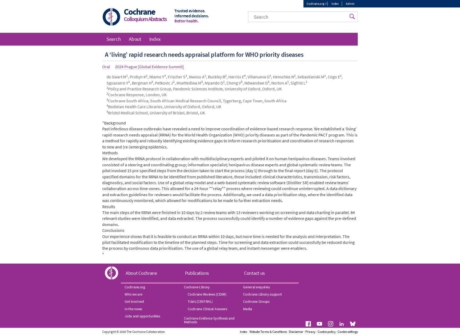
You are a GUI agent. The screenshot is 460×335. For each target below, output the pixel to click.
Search (113, 39)
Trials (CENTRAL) (200, 301)
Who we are (133, 294)
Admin (350, 4)
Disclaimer (296, 331)
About (135, 39)
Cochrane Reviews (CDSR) (207, 294)
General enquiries (256, 287)
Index (335, 4)
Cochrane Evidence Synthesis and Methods (209, 320)
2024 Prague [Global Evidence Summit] (149, 66)
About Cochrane (141, 273)
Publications (197, 273)
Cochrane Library (197, 287)
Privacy (310, 331)
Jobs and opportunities (142, 316)
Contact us (254, 273)
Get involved (134, 301)
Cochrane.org (315, 4)
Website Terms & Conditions (268, 331)
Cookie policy (326, 331)
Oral (106, 66)
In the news (133, 308)
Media (247, 308)
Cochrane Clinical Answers (207, 308)
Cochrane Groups (256, 301)
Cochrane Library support (262, 294)
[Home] (111, 17)
